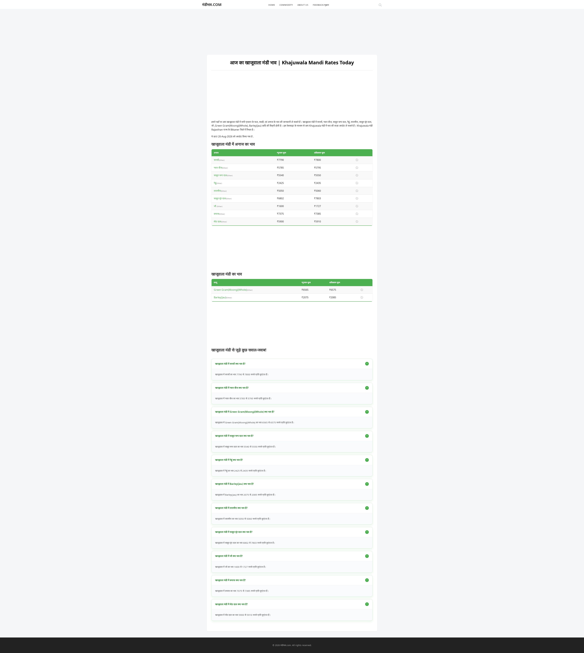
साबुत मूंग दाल (220, 198)
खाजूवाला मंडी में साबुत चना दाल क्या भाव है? (234, 435)
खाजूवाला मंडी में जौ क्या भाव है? (229, 556)
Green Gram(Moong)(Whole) (230, 289)
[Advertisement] (292, 30)
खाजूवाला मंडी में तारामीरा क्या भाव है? (231, 508)
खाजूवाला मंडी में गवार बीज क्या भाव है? (232, 387)
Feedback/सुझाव (321, 4)
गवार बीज (218, 167)
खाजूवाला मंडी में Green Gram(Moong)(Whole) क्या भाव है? (244, 411)
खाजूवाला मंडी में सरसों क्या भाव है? (230, 363)
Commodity (286, 4)
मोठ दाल (217, 221)
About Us (302, 4)
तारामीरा (217, 190)
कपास (216, 213)
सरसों (216, 160)
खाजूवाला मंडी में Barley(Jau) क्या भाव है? (234, 484)
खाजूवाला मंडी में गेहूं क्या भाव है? (229, 459)
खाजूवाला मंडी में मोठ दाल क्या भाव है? (231, 604)
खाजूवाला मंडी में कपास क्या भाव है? (230, 580)
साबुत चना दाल (220, 175)
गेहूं (215, 183)
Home (271, 4)
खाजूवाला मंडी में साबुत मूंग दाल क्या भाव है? (233, 532)
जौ (215, 206)
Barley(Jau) (220, 297)
